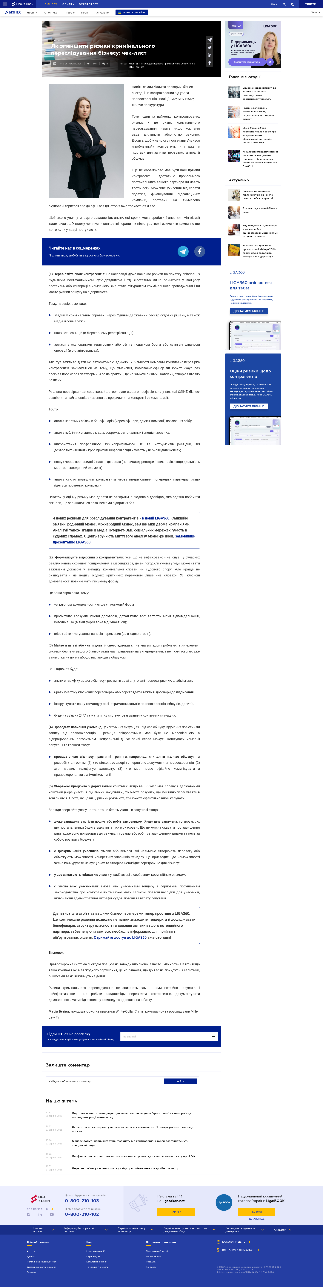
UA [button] (273, 4)
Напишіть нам (153, 1256)
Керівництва (93, 1256)
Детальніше (256, 1218)
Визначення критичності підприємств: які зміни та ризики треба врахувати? (258, 195)
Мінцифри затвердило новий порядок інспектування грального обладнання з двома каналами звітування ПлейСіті (260, 159)
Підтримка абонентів (157, 1251)
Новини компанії (95, 1251)
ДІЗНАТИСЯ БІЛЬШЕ (248, 311)
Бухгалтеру (88, 4)
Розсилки (151, 1261)
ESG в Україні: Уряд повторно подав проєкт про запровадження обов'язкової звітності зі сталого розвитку (259, 135)
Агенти (31, 1251)
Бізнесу (50, 4)
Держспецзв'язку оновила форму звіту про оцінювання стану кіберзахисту (125, 1168)
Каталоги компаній (96, 1261)
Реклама (31, 1272)
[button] (5, 4)
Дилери (31, 1256)
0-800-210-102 (82, 1214)
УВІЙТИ (180, 1081)
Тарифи (176, 1212)
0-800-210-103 (82, 1201)
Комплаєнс (58, 40)
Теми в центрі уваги (97, 1267)
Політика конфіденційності (41, 1261)
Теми (314, 12)
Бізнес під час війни (134, 12)
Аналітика (50, 12)
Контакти (151, 1267)
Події (84, 12)
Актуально (102, 12)
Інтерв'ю (69, 12)
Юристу (68, 4)
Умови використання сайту (41, 1267)
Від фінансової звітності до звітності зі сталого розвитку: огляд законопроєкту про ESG (133, 1156)
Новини (32, 12)
